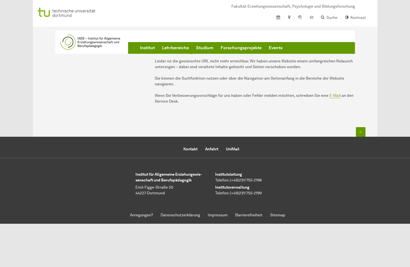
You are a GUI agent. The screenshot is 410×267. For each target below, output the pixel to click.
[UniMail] (311, 18)
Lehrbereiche (175, 47)
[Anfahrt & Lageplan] (289, 18)
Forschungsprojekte (241, 47)
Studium (204, 47)
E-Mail (335, 95)
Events (275, 47)
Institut (147, 47)
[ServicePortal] (300, 18)
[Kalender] (278, 18)
